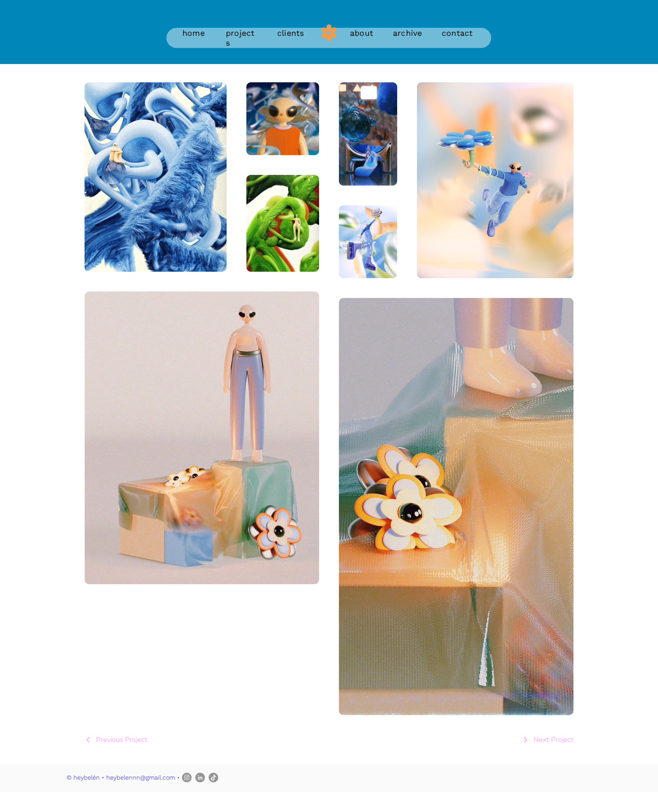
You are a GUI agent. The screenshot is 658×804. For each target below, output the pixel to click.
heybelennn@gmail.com (140, 777)
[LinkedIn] (200, 777)
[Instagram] (187, 777)
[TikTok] (213, 777)
